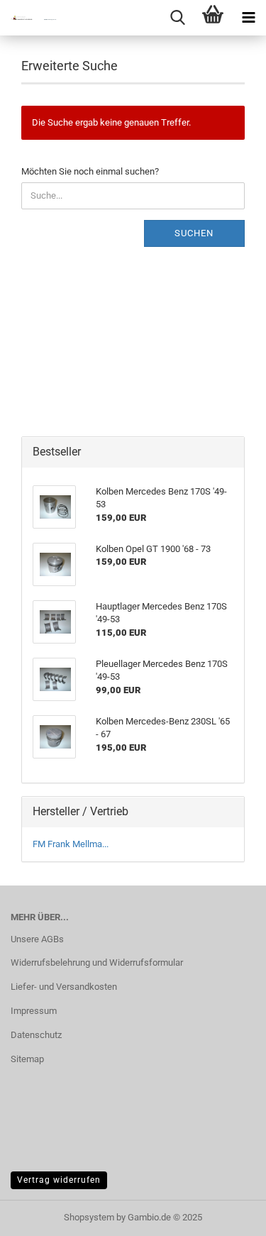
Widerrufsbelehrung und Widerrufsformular (97, 962)
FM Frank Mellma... (71, 844)
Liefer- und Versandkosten (64, 986)
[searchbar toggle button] (177, 17)
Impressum (34, 1010)
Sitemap (27, 1059)
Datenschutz (36, 1035)
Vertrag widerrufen (59, 1180)
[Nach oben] (227, 1214)
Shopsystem (89, 1217)
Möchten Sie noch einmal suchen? (90, 171)
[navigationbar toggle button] (248, 17)
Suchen (194, 233)
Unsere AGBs (37, 939)
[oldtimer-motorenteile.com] (28, 17)
